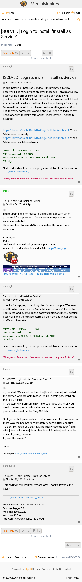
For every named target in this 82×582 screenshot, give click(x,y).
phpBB (28, 569)
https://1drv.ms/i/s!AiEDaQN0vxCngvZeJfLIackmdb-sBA (36, 130)
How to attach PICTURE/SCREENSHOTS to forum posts (33, 274)
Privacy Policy (72, 577)
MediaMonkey (45, 3)
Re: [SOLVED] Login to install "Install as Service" (27, 379)
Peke (6, 191)
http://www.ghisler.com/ (16, 171)
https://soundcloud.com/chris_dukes (23, 497)
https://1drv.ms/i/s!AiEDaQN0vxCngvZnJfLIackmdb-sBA (36, 138)
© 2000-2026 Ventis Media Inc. (19, 577)
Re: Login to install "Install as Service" (22, 201)
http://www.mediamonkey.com (31, 453)
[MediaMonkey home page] (23, 4)
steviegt (7, 66)
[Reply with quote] (71, 69)
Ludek (6, 369)
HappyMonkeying (56, 248)
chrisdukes (9, 466)
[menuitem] (10, 13)
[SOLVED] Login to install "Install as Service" (36, 34)
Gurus (18, 44)
